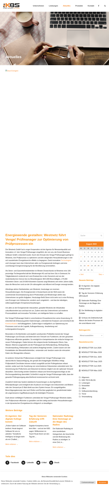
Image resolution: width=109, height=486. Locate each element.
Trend (84, 394)
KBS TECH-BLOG (89, 380)
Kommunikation (11, 324)
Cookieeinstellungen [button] (88, 482)
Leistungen (86, 383)
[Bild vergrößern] (54, 149)
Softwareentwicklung (89, 391)
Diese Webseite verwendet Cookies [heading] (54, 476)
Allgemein (85, 377)
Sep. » (101, 274)
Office (84, 388)
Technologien (66, 260)
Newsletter (86, 386)
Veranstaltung (87, 397)
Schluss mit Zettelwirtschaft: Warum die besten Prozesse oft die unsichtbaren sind (91, 320)
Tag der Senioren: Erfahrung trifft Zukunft (38, 419)
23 (88, 266)
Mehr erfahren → (11, 444)
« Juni (81, 274)
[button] (105, 6)
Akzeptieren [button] (102, 482)
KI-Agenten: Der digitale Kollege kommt (13, 419)
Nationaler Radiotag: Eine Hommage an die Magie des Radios (90, 303)
